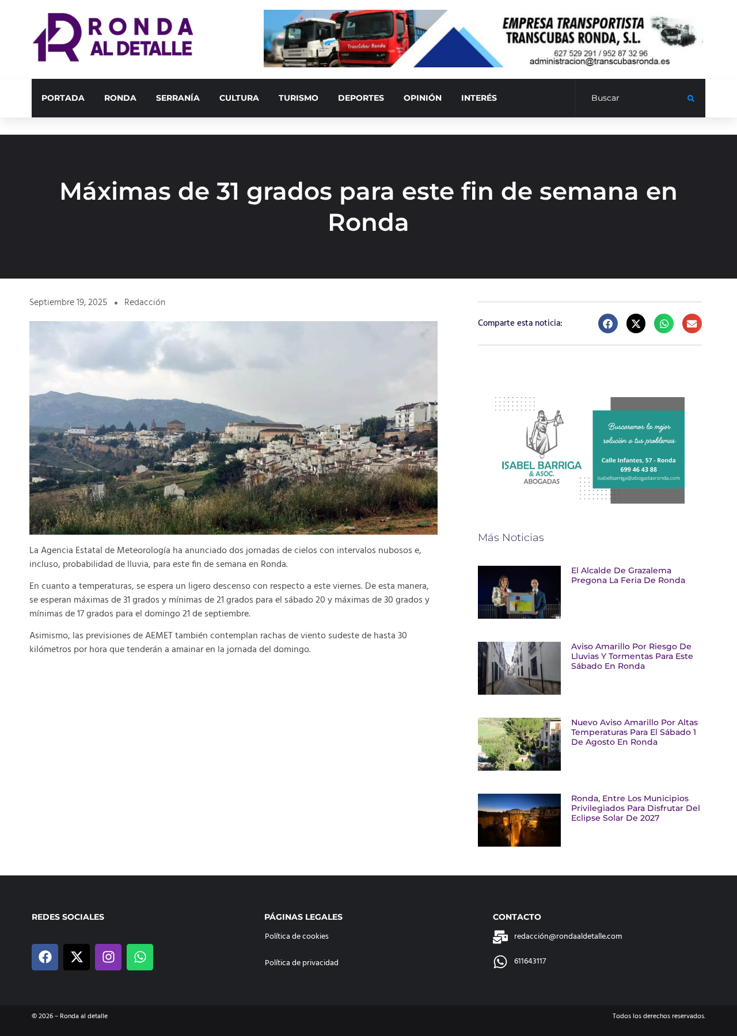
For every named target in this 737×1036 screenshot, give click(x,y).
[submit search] (690, 98)
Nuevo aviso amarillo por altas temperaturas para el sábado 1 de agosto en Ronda (634, 732)
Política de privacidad (302, 963)
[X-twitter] (76, 957)
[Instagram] (108, 957)
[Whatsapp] (140, 957)
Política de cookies (297, 936)
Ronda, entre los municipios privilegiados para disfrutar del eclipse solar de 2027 (635, 808)
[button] (608, 323)
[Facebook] (45, 957)
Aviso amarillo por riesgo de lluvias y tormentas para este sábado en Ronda (632, 656)
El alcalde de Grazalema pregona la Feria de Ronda (628, 575)
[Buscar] (631, 98)
